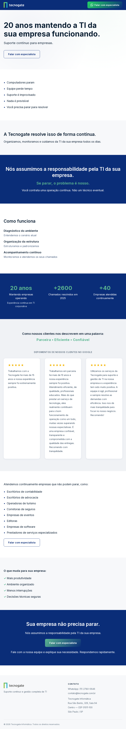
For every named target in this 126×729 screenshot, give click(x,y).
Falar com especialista (21, 54)
